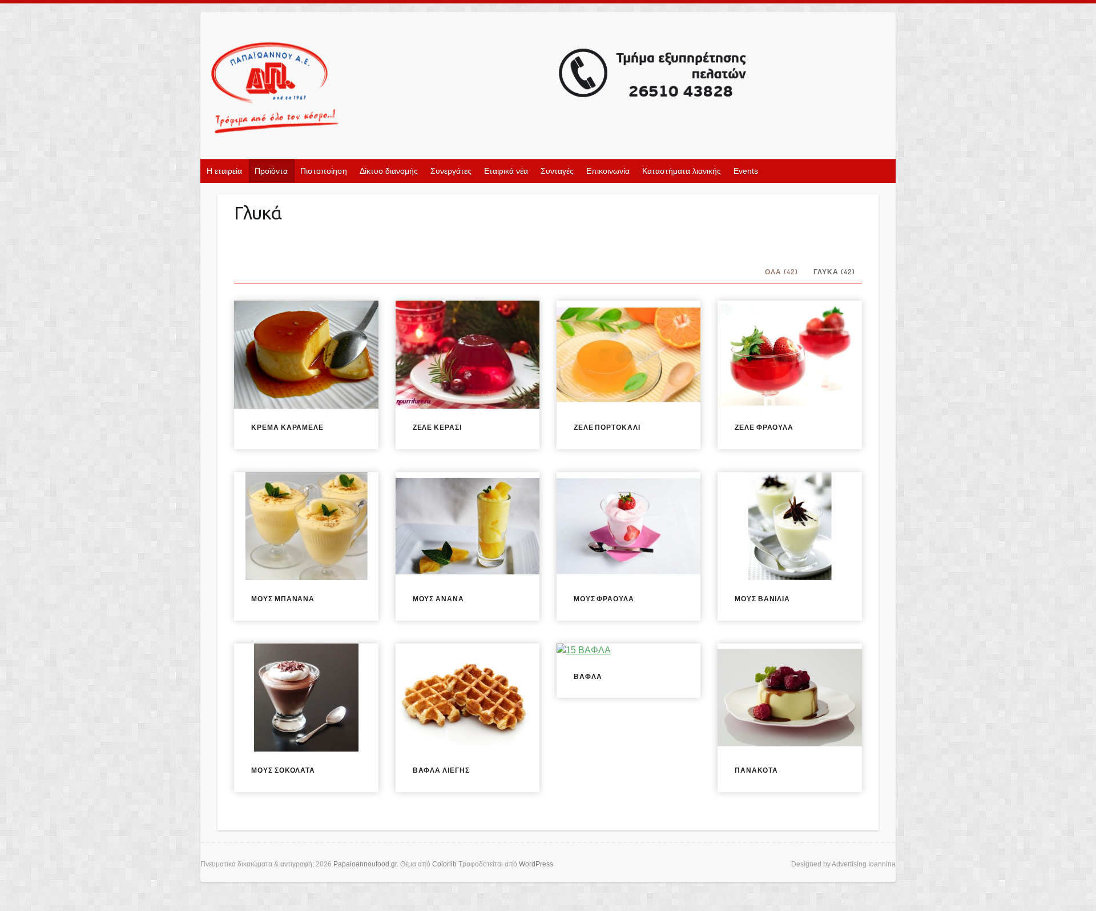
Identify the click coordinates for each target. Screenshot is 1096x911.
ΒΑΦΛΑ (588, 676)
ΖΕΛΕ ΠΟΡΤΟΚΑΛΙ (607, 427)
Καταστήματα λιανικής (681, 170)
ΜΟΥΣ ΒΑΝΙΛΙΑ (762, 598)
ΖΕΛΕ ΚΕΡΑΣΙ (437, 427)
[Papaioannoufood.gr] (479, 89)
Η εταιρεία (224, 170)
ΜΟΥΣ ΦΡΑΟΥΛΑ (604, 598)
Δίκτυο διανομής (389, 170)
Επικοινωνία (608, 170)
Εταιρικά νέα (506, 170)
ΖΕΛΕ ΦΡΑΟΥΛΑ (764, 427)
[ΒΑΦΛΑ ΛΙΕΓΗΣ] (467, 698)
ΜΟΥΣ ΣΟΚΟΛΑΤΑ (283, 770)
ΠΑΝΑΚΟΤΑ (756, 770)
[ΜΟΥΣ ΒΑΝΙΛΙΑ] (789, 526)
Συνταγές (557, 170)
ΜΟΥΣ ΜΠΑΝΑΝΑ (283, 598)
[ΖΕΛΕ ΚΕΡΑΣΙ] (467, 355)
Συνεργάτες (451, 170)
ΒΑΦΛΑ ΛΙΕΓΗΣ (441, 770)
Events (746, 170)
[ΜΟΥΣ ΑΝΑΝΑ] (467, 526)
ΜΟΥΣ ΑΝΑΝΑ (438, 598)
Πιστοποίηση (323, 170)
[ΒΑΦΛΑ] (628, 651)
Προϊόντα (271, 170)
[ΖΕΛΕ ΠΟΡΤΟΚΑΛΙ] (628, 355)
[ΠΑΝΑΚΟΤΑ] (789, 698)
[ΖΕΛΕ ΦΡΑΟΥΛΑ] (789, 355)
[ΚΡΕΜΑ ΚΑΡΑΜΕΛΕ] (306, 355)
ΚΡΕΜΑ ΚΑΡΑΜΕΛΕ (287, 427)
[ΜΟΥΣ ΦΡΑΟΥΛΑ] (628, 526)
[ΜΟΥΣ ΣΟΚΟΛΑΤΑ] (306, 698)
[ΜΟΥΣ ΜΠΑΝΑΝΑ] (306, 526)
